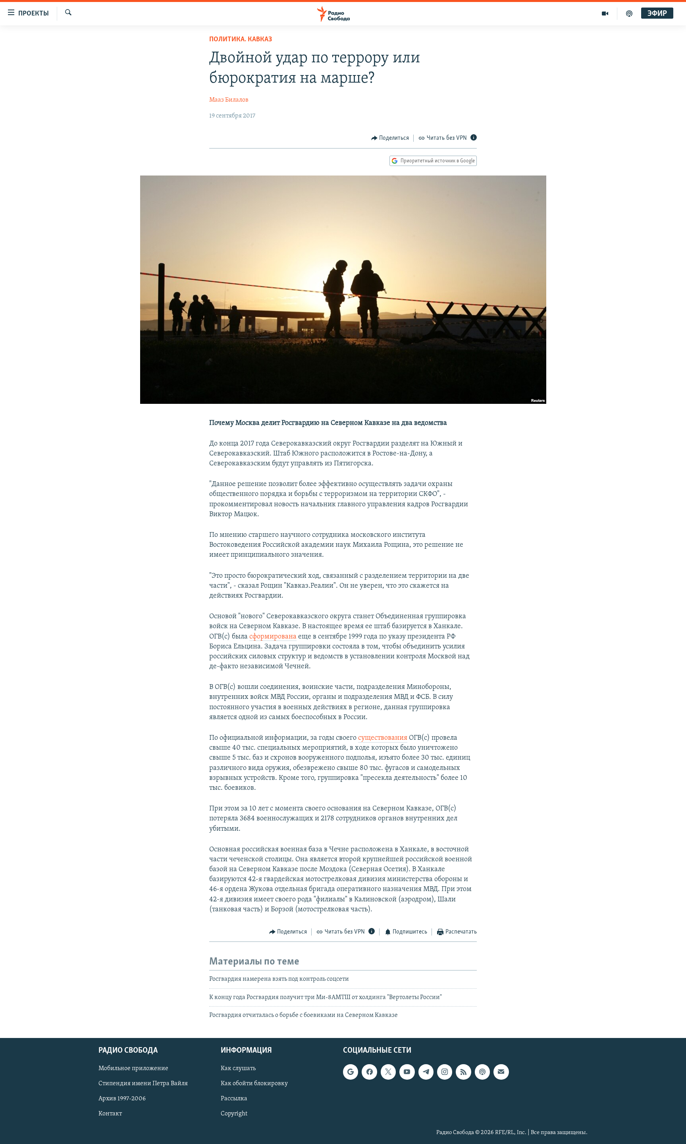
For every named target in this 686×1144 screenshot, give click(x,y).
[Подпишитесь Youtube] (406, 1071)
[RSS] (463, 1071)
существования (382, 738)
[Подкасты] (482, 1071)
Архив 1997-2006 (122, 1099)
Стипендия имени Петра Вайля (143, 1083)
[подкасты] (629, 13)
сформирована (273, 636)
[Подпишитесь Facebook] (369, 1071)
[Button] (390, 138)
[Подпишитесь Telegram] (426, 1071)
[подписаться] (501, 1071)
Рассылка (234, 1099)
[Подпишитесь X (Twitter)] (388, 1071)
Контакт (110, 1114)
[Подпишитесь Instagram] (444, 1071)
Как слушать (238, 1068)
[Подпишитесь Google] (350, 1071)
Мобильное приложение (133, 1068)
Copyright (234, 1114)
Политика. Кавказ (240, 39)
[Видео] (605, 13)
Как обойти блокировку (254, 1083)
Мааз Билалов (229, 100)
